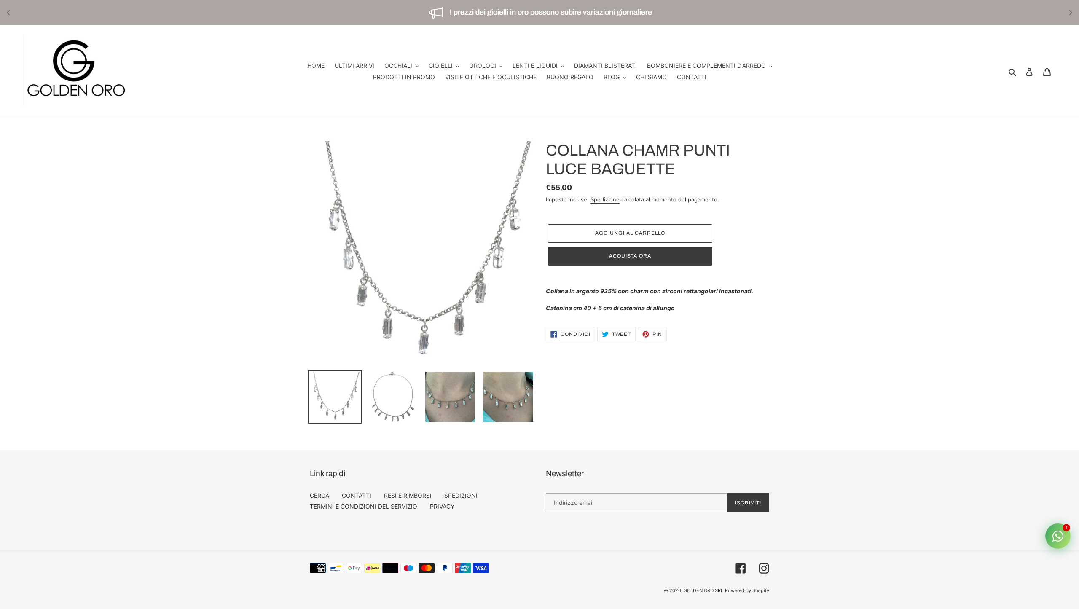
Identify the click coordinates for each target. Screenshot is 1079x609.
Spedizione (605, 199)
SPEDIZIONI (461, 495)
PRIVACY (442, 506)
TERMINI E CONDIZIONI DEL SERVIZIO (363, 506)
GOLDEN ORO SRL (703, 590)
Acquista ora (630, 256)
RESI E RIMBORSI (408, 495)
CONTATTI (356, 495)
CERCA (319, 495)
